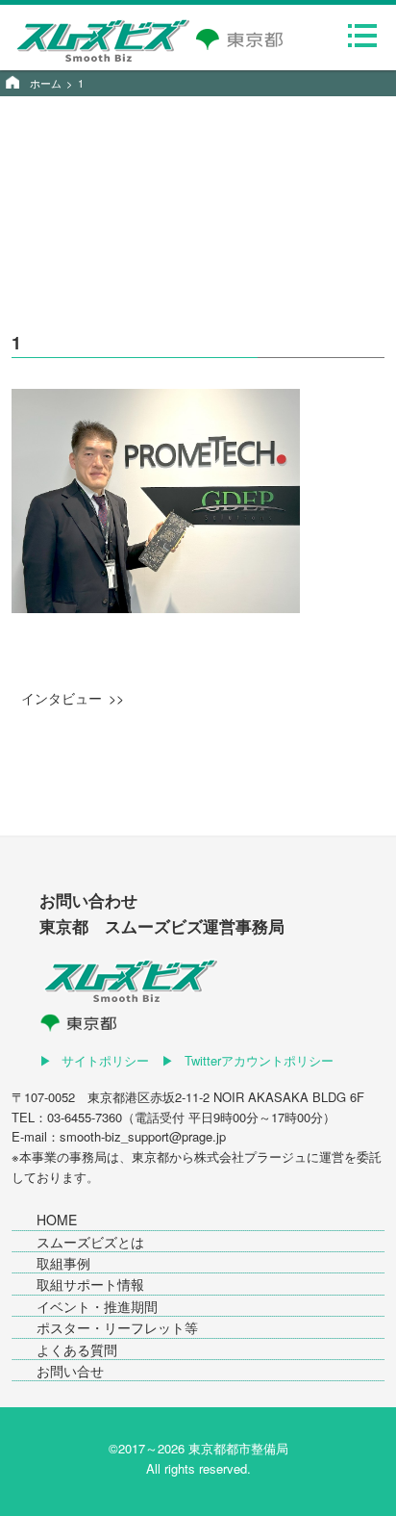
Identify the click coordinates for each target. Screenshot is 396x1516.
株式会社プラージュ (250, 1156)
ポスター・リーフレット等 (117, 1327)
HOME (57, 1219)
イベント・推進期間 (97, 1306)
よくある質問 (77, 1349)
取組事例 (63, 1262)
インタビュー (61, 697)
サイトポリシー (105, 1060)
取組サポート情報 (90, 1284)
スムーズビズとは (90, 1241)
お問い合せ (70, 1370)
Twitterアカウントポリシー (259, 1060)
